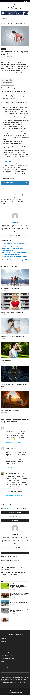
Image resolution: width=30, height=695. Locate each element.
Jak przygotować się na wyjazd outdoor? (10, 410)
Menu (5, 18)
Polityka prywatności (15, 692)
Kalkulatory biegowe (5, 667)
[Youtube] (26, 1)
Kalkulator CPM (4, 644)
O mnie (8, 692)
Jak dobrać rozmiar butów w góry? (18, 617)
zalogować (9, 508)
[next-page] (4, 625)
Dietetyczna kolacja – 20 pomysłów (10, 560)
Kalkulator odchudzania (6, 652)
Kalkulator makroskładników (7, 649)
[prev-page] (2, 625)
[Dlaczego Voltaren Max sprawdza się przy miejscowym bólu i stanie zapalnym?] (5, 609)
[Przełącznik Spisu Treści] (11, 80)
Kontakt (21, 692)
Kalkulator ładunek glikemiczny (7, 647)
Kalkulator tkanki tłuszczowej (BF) (8, 658)
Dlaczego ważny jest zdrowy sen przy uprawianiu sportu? (13, 336)
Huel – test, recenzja (6, 563)
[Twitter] (28, 1)
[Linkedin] (11, 235)
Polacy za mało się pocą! (6, 360)
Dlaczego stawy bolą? (8, 82)
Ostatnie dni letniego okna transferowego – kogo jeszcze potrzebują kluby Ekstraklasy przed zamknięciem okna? (18, 585)
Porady (5, 23)
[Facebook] (24, 1)
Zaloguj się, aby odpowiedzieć (14, 442)
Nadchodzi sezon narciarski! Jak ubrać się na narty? (12, 288)
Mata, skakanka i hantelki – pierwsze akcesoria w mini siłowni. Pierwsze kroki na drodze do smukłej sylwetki (15, 245)
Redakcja (4, 56)
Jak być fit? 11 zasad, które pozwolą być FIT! (15, 260)
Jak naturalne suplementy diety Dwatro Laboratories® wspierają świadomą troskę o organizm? (19, 594)
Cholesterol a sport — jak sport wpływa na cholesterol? (13, 312)
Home (2, 23)
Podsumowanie (6, 84)
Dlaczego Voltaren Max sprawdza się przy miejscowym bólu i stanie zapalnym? (19, 610)
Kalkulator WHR (4, 661)
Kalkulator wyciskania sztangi (7, 664)
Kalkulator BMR (4, 641)
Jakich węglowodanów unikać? (9, 556)
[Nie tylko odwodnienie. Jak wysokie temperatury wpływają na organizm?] (5, 601)
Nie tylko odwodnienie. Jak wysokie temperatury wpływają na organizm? (18, 601)
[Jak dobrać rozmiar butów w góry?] (5, 617)
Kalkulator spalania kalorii (6, 655)
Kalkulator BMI (4, 638)
